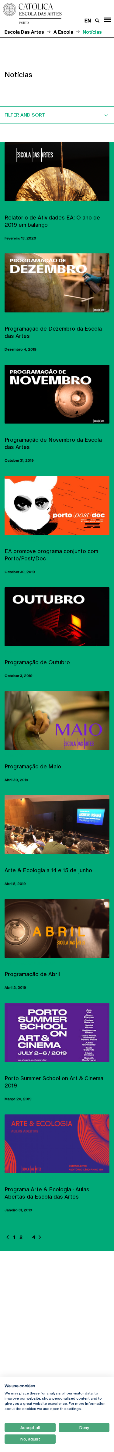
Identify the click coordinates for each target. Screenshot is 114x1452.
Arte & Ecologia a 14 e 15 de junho (48, 870)
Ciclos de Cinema (22, 206)
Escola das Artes (24, 32)
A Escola (63, 32)
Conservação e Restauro (30, 318)
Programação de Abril (32, 974)
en (88, 21)
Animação (14, 429)
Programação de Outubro (37, 662)
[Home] (47, 13)
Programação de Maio (33, 766)
